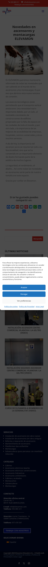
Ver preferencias (24, 301)
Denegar (24, 294)
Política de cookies (11, 306)
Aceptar (24, 287)
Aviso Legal (40, 306)
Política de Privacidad (26, 306)
